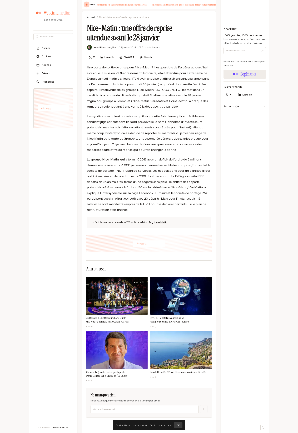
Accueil (91, 17)
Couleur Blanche (60, 427)
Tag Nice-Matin (157, 222)
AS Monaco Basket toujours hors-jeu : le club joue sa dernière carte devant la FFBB (109, 4)
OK (178, 425)
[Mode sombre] (263, 427)
